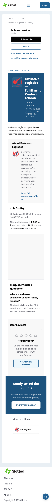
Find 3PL (11, 18)
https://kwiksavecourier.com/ (24, 58)
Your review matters (26, 363)
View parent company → (22, 53)
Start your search (26, 405)
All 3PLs (20, 18)
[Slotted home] (9, 5)
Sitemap (8, 478)
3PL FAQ (8, 489)
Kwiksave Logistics (16, 22)
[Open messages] (46, 497)
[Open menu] (28, 5)
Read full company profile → (29, 196)
